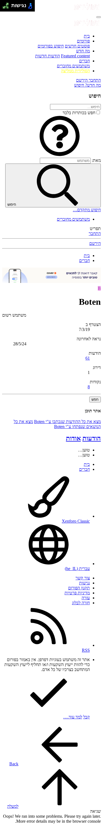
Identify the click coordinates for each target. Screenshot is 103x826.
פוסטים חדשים (77, 46)
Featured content (75, 56)
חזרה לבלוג (81, 602)
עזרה (86, 597)
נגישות (84, 583)
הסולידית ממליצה (75, 70)
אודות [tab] (73, 438)
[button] (59, 155)
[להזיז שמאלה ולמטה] (4, 7)
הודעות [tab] (91, 438)
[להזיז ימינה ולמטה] (7, 7)
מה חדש (83, 51)
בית (87, 36)
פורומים (83, 41)
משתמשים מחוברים (73, 65)
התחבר (95, 233)
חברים (84, 60)
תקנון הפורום (79, 588)
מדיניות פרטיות (77, 592)
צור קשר (83, 578)
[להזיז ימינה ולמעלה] (7, 4)
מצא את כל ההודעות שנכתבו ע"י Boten (67, 421)
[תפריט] (98, 17)
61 (87, 358)
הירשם (95, 243)
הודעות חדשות (47, 56)
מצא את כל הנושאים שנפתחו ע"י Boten (57, 424)
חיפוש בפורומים (51, 46)
